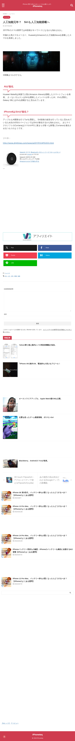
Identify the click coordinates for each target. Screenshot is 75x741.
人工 (9, 276)
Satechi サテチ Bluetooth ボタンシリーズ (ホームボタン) (40, 152)
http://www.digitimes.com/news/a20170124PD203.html (28, 143)
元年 (12, 276)
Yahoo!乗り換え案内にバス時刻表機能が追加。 (38, 345)
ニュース (7, 273)
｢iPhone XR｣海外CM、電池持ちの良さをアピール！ (39, 364)
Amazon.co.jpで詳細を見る (29, 161)
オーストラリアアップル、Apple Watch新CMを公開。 (40, 399)
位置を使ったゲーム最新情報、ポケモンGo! (36, 417)
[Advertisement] (19, 187)
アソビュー (15, 723)
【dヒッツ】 (5, 723)
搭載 (15, 276)
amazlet (29, 154)
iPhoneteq (37, 6)
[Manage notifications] (4, 736)
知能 (19, 276)
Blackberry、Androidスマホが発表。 (34, 461)
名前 (5, 314)
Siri (6, 276)
